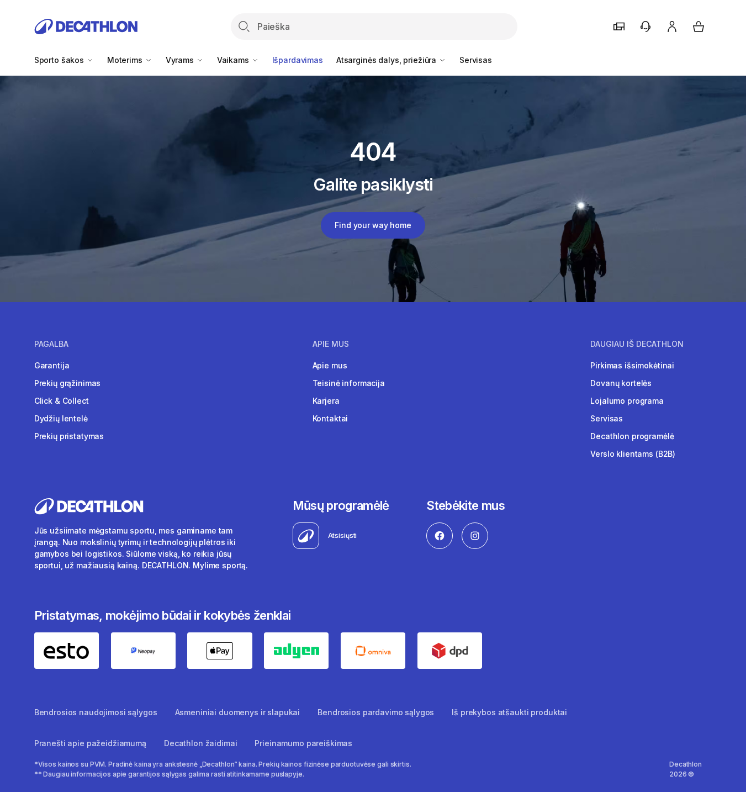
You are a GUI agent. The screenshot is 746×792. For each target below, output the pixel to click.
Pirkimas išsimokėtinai (632, 365)
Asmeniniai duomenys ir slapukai (237, 712)
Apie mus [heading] (331, 344)
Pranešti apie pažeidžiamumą (90, 743)
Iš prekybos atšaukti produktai (509, 712)
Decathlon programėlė (632, 436)
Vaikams (234, 60)
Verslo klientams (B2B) (632, 453)
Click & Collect (61, 400)
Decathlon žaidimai (200, 743)
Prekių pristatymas (69, 436)
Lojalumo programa (627, 400)
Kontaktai (330, 418)
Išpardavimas (297, 60)
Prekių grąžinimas (67, 383)
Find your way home (373, 225)
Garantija (52, 365)
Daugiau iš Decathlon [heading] (637, 344)
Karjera (326, 400)
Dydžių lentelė (61, 418)
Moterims (126, 60)
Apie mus (330, 365)
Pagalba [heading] (51, 344)
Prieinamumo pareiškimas (303, 743)
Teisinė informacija (349, 383)
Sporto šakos (60, 60)
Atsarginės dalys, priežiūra (387, 60)
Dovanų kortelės (621, 383)
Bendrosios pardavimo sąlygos (376, 712)
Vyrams (181, 60)
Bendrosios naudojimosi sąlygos (95, 712)
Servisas (475, 60)
